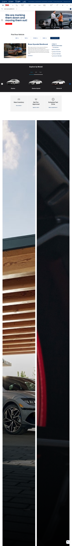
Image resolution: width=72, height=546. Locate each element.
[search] (70, 5)
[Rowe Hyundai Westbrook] (6, 5)
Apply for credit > (36, 107)
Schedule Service (57, 59)
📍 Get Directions (55, 47)
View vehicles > (19, 105)
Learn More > (30, 55)
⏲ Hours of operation (56, 49)
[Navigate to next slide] (71, 20)
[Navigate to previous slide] (1, 20)
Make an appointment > (53, 107)
